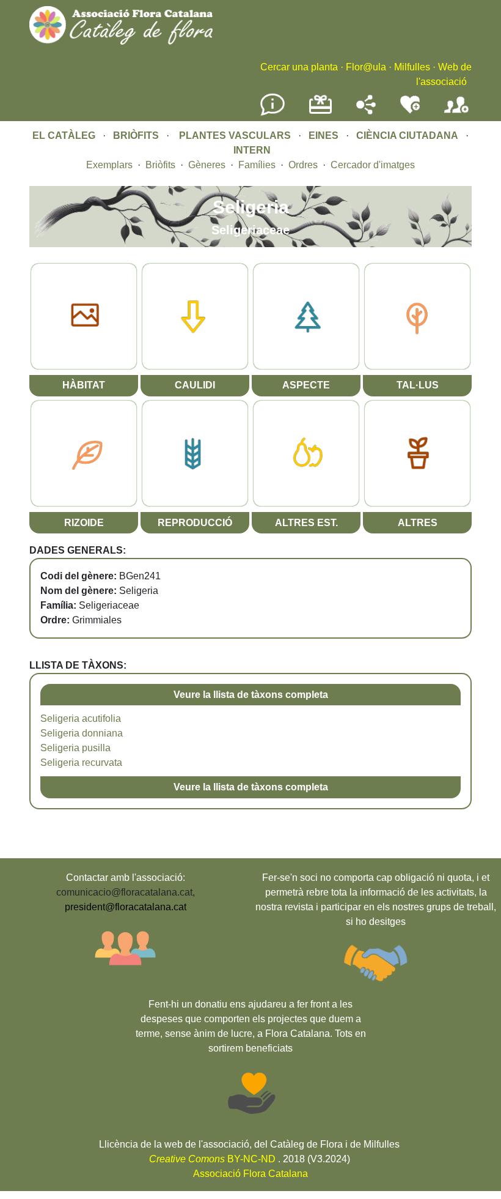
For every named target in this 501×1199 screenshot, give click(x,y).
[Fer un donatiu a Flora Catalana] (320, 112)
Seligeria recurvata (81, 762)
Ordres (303, 165)
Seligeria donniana (81, 733)
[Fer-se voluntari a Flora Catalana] (410, 111)
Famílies (257, 165)
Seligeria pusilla (75, 748)
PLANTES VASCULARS (235, 135)
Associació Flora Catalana (250, 1173)
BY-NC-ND (212, 1159)
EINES (323, 135)
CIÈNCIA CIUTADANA (407, 135)
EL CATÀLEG (63, 135)
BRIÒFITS (137, 135)
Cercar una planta (299, 67)
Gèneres (206, 165)
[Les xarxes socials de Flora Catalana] (366, 111)
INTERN (252, 150)
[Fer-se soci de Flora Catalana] (456, 113)
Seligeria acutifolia (80, 718)
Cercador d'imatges (373, 165)
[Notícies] (272, 113)
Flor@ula (366, 67)
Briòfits (160, 165)
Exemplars (109, 165)
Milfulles (412, 67)
